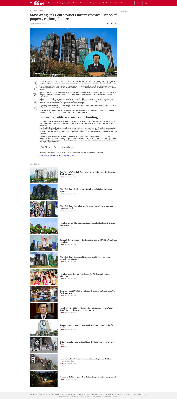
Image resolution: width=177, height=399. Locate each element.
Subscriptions (109, 394)
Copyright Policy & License (81, 394)
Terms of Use (50, 394)
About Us (42, 394)
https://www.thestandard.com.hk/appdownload (56, 155)
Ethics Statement (96, 394)
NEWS (41, 11)
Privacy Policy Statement (63, 394)
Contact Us (34, 394)
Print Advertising (119, 394)
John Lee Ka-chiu (67, 147)
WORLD (62, 364)
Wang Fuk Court (46, 147)
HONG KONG (33, 11)
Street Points (142, 394)
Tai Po (56, 147)
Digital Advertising (131, 394)
